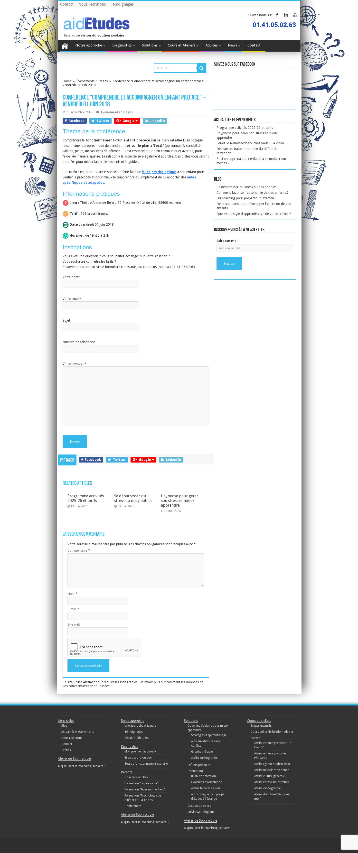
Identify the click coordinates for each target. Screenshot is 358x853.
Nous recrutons (92, 4)
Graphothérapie (202, 751)
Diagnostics (122, 45)
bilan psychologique (159, 172)
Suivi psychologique (201, 812)
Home (67, 81)
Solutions (150, 45)
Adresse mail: (228, 241)
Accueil (65, 46)
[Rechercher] (201, 68)
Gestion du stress (199, 805)
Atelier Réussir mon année (271, 770)
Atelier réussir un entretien (271, 782)
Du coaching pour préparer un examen (245, 198)
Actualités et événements (77, 731)
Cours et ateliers (259, 721)
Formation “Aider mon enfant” (144, 789)
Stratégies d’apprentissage (208, 735)
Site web (73, 624)
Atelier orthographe (204, 758)
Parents (126, 772)
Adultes (212, 45)
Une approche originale (140, 725)
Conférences (132, 806)
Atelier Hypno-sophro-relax (272, 764)
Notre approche (88, 45)
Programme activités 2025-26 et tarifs (85, 498)
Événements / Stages (92, 81)
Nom (72, 594)
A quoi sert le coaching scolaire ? (82, 766)
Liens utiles (66, 721)
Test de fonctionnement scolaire (146, 763)
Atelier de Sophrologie (74, 758)
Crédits (66, 750)
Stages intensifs (261, 725)
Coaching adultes (136, 777)
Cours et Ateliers (181, 45)
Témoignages (122, 4)
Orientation (195, 771)
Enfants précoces (199, 765)
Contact (67, 4)
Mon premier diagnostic (140, 751)
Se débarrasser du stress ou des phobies (133, 498)
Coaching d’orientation (206, 782)
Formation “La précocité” (141, 783)
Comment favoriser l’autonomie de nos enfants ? (253, 193)
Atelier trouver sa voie (205, 788)
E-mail (73, 609)
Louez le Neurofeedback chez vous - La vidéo (250, 143)
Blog (64, 725)
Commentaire (78, 550)
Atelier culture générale (269, 776)
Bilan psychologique (137, 757)
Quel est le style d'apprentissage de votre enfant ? (254, 214)
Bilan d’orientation (203, 776)
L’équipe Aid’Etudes (136, 738)
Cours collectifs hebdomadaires (272, 731)
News (232, 45)
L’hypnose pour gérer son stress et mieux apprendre (179, 501)
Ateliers (255, 738)
